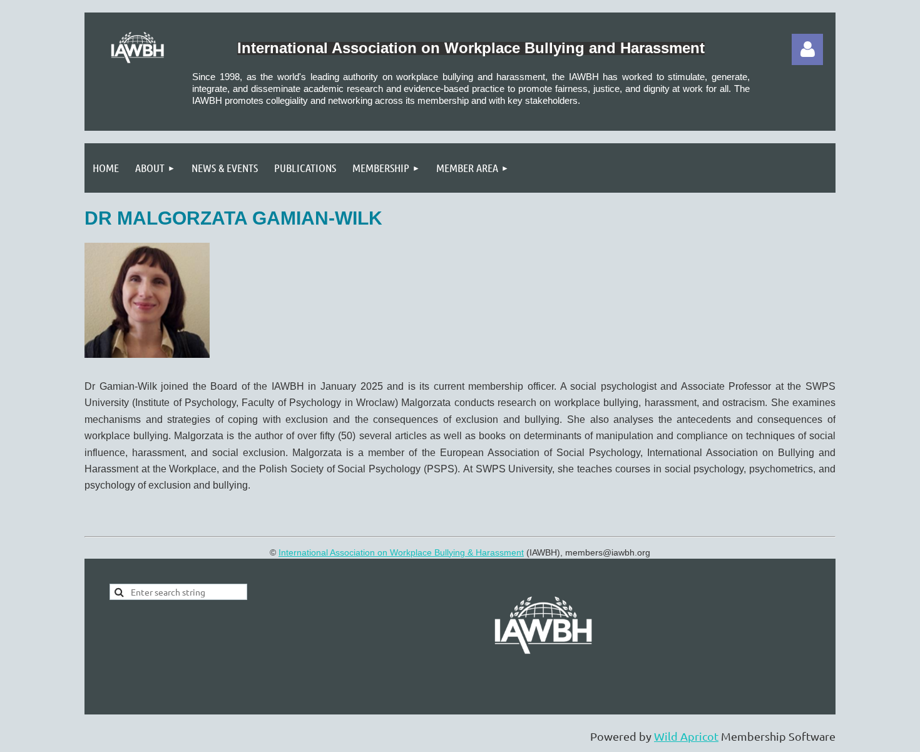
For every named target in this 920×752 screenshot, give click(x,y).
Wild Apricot (686, 736)
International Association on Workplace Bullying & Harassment (401, 552)
